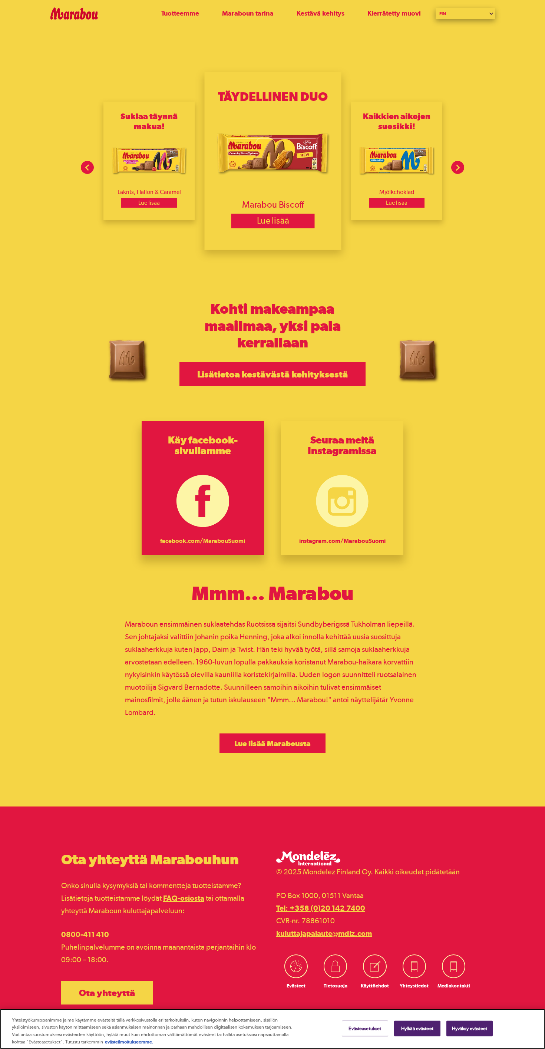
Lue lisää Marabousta (272, 743)
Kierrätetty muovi (394, 13)
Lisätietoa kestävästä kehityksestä (272, 374)
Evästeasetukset (365, 1028)
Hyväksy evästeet (469, 1028)
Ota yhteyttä (107, 992)
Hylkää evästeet (417, 1028)
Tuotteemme (180, 13)
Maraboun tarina (248, 13)
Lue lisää (149, 202)
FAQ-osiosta (183, 898)
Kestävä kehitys (320, 13)
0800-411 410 (85, 934)
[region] (272, 1029)
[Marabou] (105, 13)
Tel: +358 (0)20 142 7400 (320, 908)
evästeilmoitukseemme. (129, 1041)
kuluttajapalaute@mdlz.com (324, 933)
